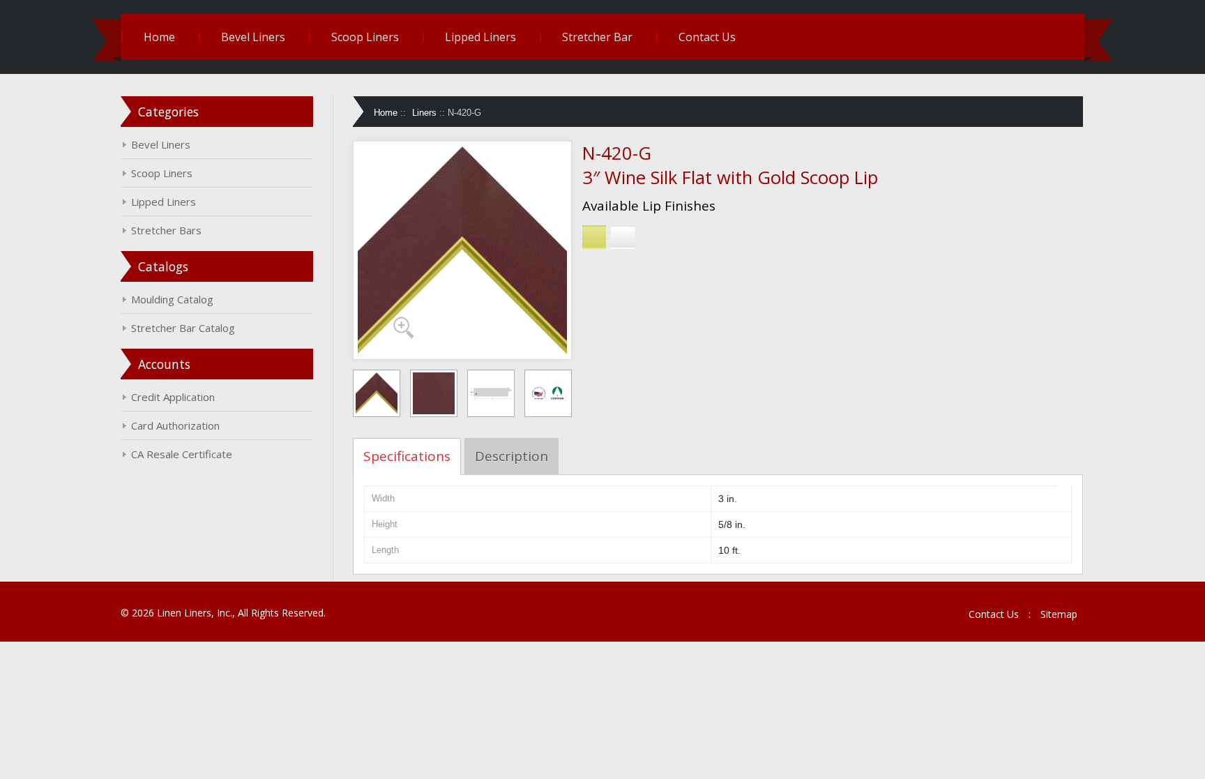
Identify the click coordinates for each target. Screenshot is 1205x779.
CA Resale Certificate (181, 454)
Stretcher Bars (166, 230)
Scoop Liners (365, 37)
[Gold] (594, 237)
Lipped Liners (480, 37)
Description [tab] (511, 456)
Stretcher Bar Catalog (183, 328)
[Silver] (623, 237)
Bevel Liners (253, 37)
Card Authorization (175, 425)
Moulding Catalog (172, 299)
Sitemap (1058, 614)
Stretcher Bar (597, 37)
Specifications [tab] (406, 456)
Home (159, 37)
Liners (424, 112)
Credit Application (173, 397)
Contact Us (707, 37)
